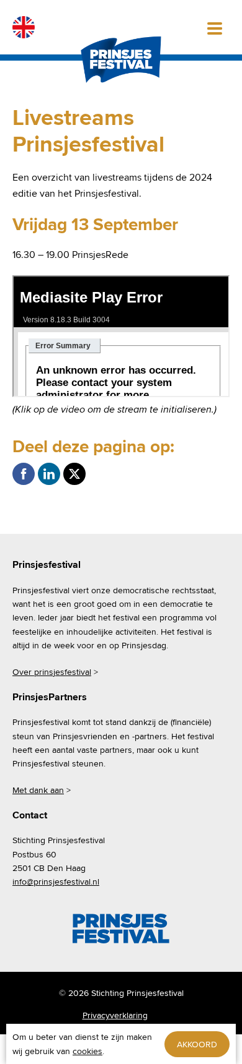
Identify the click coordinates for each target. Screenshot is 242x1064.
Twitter (74, 474)
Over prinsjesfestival (51, 672)
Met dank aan (38, 790)
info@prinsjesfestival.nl (55, 881)
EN (23, 27)
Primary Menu (215, 27)
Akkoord (197, 1044)
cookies (87, 1051)
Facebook (23, 474)
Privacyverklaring (115, 1015)
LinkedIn (49, 474)
